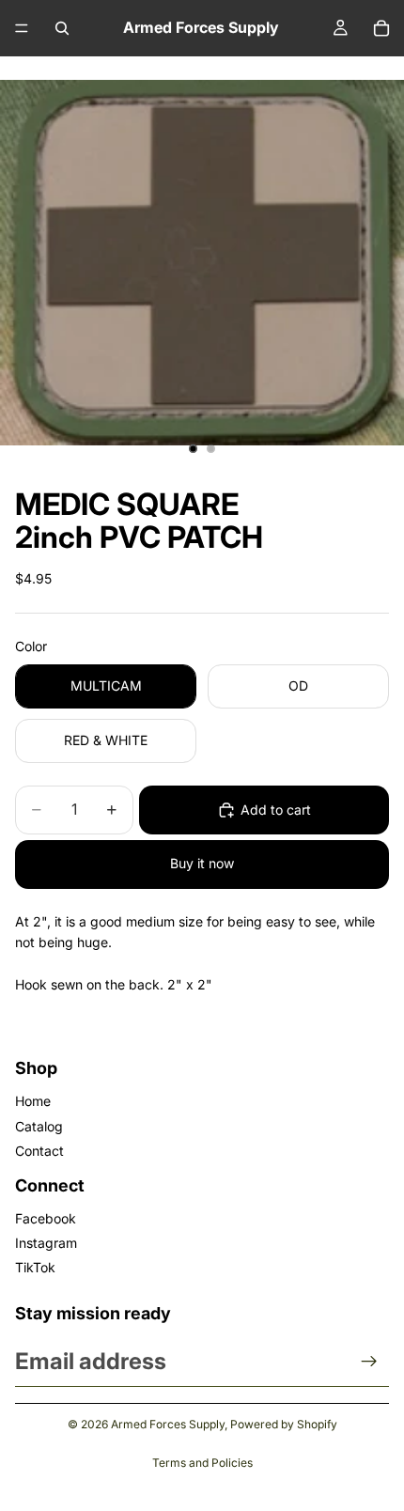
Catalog (39, 1126)
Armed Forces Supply (168, 1424)
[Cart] (381, 28)
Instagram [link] (46, 1243)
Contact (39, 1151)
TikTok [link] (35, 1267)
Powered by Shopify (283, 1424)
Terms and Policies (202, 1463)
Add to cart (276, 810)
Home (33, 1101)
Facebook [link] (45, 1218)
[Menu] (21, 28)
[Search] (62, 28)
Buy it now (202, 863)
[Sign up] (369, 1361)
